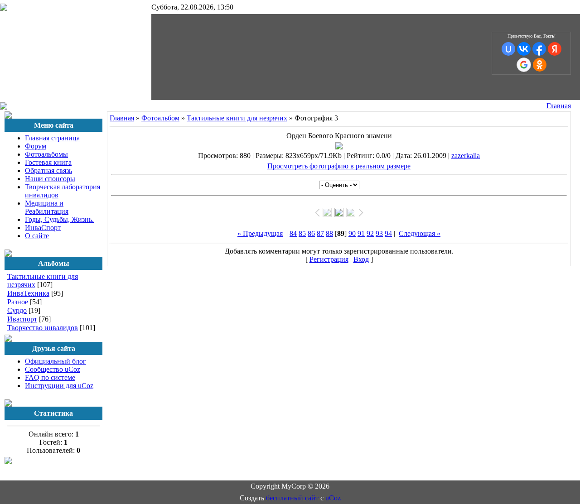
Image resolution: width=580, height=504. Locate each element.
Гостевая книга (48, 162)
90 (352, 233)
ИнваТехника (28, 293)
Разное (17, 302)
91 (361, 233)
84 (293, 233)
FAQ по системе (50, 377)
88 (329, 233)
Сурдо (17, 310)
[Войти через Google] (524, 65)
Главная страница (52, 138)
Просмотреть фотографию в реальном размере (339, 166)
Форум (35, 146)
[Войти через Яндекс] (554, 49)
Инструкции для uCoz (59, 385)
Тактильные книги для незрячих (237, 118)
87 (320, 233)
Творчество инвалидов (42, 327)
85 (302, 233)
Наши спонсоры (50, 178)
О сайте (37, 236)
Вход (361, 259)
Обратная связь (48, 170)
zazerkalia (465, 155)
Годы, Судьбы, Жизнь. (59, 219)
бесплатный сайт (292, 498)
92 (370, 233)
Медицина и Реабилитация (46, 207)
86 (311, 233)
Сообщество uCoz (52, 369)
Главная (558, 106)
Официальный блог (55, 361)
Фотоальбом (160, 118)
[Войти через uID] (508, 49)
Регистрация (328, 259)
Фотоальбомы (46, 154)
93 (379, 233)
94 (388, 233)
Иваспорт (22, 319)
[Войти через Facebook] (539, 49)
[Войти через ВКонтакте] (524, 49)
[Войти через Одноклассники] (539, 65)
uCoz (333, 498)
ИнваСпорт (43, 227)
